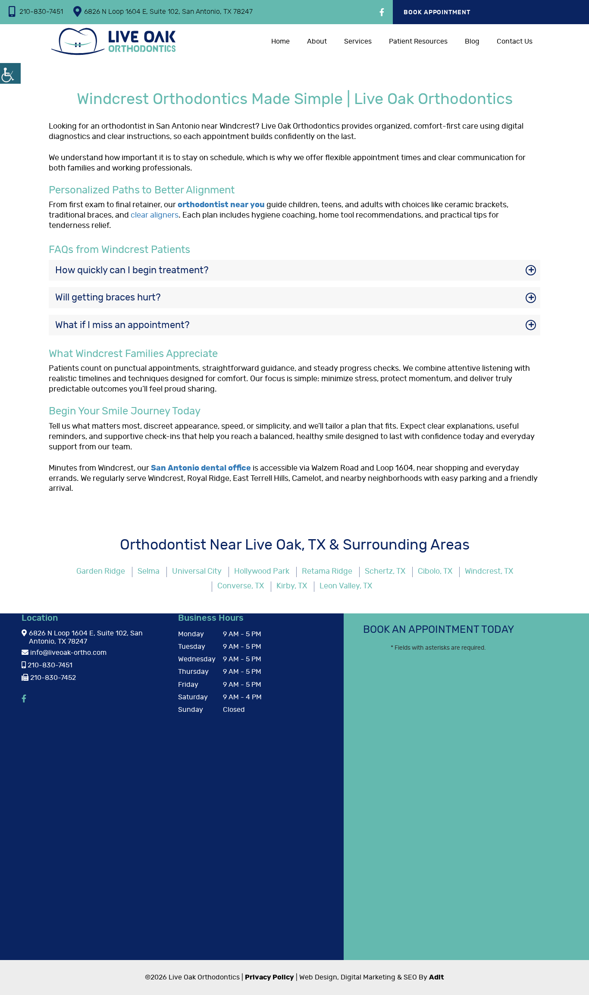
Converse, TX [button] (240, 586)
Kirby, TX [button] (291, 586)
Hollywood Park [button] (261, 571)
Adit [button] (436, 977)
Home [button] (280, 41)
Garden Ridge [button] (100, 571)
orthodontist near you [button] (221, 205)
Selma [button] (149, 571)
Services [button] (358, 41)
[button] (381, 13)
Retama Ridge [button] (327, 571)
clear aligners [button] (155, 215)
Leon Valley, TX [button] (346, 586)
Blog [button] (472, 41)
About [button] (317, 41)
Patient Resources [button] (418, 41)
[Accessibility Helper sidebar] (10, 73)
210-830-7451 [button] (41, 11)
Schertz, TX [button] (385, 571)
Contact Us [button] (515, 41)
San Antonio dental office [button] (201, 468)
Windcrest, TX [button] (489, 571)
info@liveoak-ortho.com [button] (67, 652)
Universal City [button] (197, 571)
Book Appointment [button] (437, 12)
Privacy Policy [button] (269, 977)
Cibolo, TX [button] (435, 571)
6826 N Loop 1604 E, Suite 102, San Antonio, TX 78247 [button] (168, 11)
